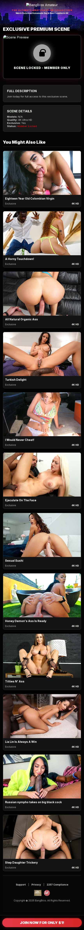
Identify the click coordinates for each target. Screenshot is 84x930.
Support (21, 884)
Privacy (36, 884)
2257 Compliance (57, 884)
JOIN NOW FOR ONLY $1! (42, 923)
